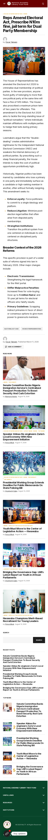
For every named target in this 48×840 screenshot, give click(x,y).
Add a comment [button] (15, 347)
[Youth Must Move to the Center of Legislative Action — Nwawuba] (24, 512)
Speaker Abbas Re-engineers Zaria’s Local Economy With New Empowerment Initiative (23, 668)
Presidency (32, 477)
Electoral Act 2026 (11, 329)
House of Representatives (13, 14)
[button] (4, 3)
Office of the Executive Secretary (20, 525)
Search (6, 633)
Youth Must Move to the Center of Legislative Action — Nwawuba (19, 683)
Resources (7, 803)
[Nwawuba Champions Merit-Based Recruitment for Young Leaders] (24, 601)
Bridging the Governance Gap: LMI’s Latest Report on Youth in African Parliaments (23, 689)
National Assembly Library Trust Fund (19, 788)
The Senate (12, 382)
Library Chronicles (11, 569)
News (25, 14)
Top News (41, 431)
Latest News (28, 431)
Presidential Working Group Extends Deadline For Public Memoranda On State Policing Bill (22, 676)
